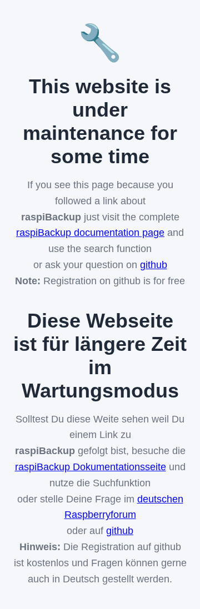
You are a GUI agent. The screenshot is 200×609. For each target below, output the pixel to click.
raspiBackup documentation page (90, 232)
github (153, 264)
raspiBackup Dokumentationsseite (90, 466)
